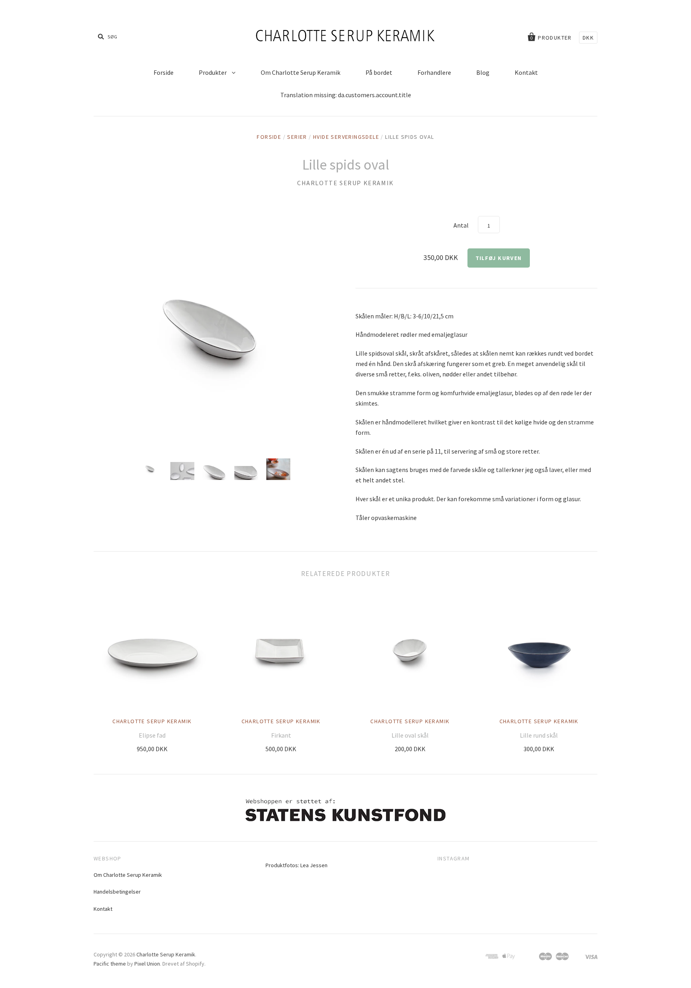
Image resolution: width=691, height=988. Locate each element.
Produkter (213, 72)
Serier (297, 136)
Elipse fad (152, 735)
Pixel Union (147, 963)
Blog (482, 72)
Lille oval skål (410, 735)
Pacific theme (110, 963)
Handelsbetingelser (117, 891)
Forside (164, 72)
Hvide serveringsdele (346, 136)
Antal (461, 225)
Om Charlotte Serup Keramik (300, 72)
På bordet (378, 72)
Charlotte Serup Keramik (345, 183)
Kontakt (526, 72)
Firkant (281, 735)
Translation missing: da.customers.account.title (345, 95)
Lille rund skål (539, 735)
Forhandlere (434, 72)
